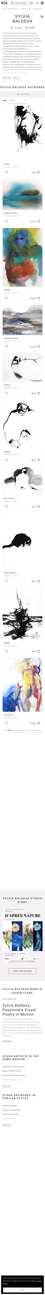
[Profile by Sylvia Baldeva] (22, 133)
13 (36, 733)
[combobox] (17, 100)
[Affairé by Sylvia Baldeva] (22, 424)
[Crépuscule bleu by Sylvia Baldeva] (22, 194)
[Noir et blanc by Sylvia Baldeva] (22, 481)
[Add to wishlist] (6, 172)
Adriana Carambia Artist (13, 1066)
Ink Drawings (8, 1118)
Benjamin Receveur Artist (14, 1075)
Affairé (7, 452)
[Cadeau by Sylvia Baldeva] (22, 257)
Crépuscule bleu (10, 213)
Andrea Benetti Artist (12, 1080)
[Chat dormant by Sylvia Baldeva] (22, 541)
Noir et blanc (9, 498)
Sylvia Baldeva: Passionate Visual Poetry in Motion (19, 1010)
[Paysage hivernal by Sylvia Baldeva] (22, 320)
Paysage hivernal (11, 338)
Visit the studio (22, 971)
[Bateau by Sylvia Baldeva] (22, 614)
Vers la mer (8, 715)
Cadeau (7, 290)
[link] (31, 3)
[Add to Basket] (38, 172)
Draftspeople (25, 9)
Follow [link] (16, 27)
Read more (7, 1041)
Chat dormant (10, 573)
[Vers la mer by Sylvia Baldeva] (22, 685)
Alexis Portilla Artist (11, 1071)
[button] (42, 3)
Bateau (7, 643)
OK (22, 1290)
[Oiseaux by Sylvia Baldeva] (22, 367)
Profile (6, 164)
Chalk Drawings (9, 1105)
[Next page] (40, 732)
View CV (16, 78)
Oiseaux (7, 385)
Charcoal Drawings (11, 1110)
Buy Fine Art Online (10, 9)
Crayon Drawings (10, 1114)
